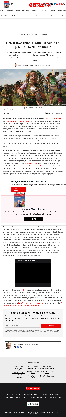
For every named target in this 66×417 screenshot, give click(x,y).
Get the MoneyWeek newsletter (18, 375)
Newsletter (59, 113)
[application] (33, 273)
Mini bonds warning (17, 15)
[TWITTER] (15, 347)
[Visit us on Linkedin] (55, 4)
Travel (44, 10)
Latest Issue (18, 379)
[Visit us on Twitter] (52, 4)
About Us (10, 396)
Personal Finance (22, 10)
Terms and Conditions (40, 396)
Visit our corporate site (54, 412)
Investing (10, 10)
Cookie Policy (9, 399)
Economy (35, 10)
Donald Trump (32, 163)
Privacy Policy (54, 396)
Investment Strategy (31, 34)
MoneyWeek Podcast (32, 370)
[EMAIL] (21, 347)
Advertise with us (22, 399)
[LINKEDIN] (18, 347)
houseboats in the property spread (17, 121)
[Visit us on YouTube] (57, 4)
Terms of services (27, 330)
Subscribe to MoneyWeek (18, 370)
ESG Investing (43, 34)
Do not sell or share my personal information (45, 399)
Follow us (50, 113)
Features (49, 65)
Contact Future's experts (23, 396)
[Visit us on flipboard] (62, 4)
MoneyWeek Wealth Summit (33, 374)
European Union (45, 166)
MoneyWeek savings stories (47, 374)
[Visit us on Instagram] (60, 4)
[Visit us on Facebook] (50, 4)
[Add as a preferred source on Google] (33, 406)
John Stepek (24, 65)
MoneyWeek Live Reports (33, 378)
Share (7, 113)
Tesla (22, 290)
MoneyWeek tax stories (47, 377)
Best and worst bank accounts (37, 15)
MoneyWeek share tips (47, 370)
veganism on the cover (53, 118)
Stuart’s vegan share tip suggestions (30, 303)
